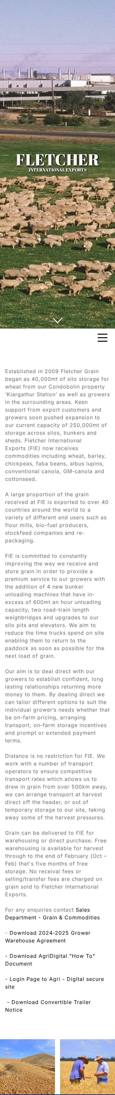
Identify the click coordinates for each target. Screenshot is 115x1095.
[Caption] (27, 1066)
